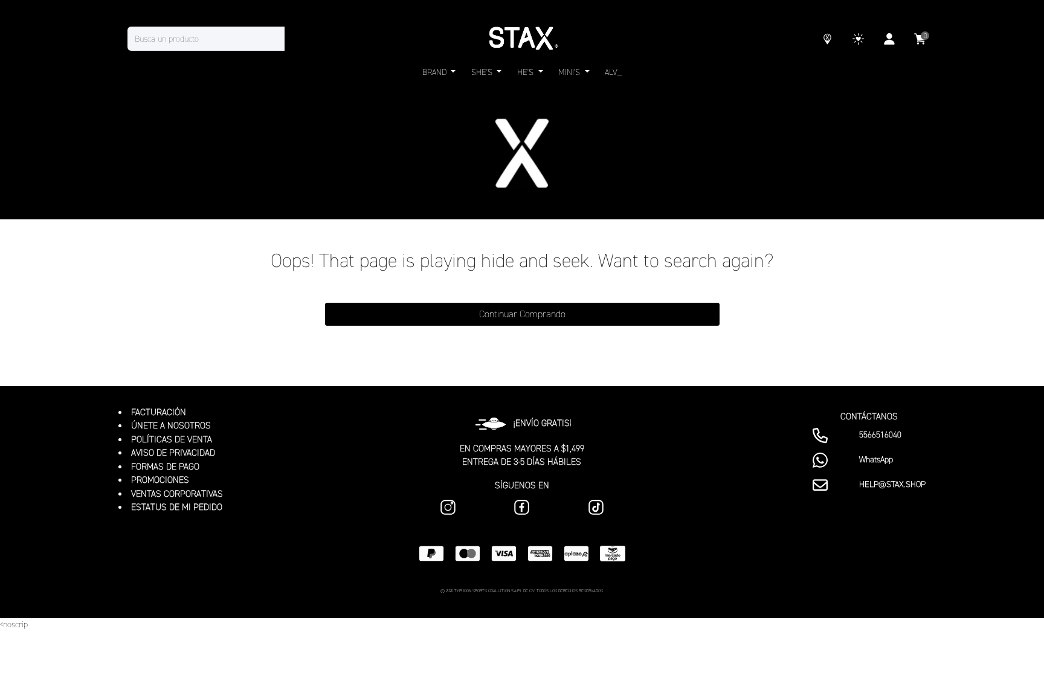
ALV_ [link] (613, 72)
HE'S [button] (526, 72)
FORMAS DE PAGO (165, 466)
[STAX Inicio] (522, 39)
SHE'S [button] (483, 72)
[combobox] (218, 39)
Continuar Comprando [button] (522, 314)
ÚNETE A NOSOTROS (171, 425)
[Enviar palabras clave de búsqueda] (297, 39)
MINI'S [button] (570, 72)
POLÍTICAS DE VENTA (171, 439)
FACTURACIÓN (158, 412)
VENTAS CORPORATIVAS (177, 493)
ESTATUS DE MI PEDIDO (176, 507)
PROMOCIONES (160, 479)
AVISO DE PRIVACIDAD (173, 452)
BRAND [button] (435, 72)
